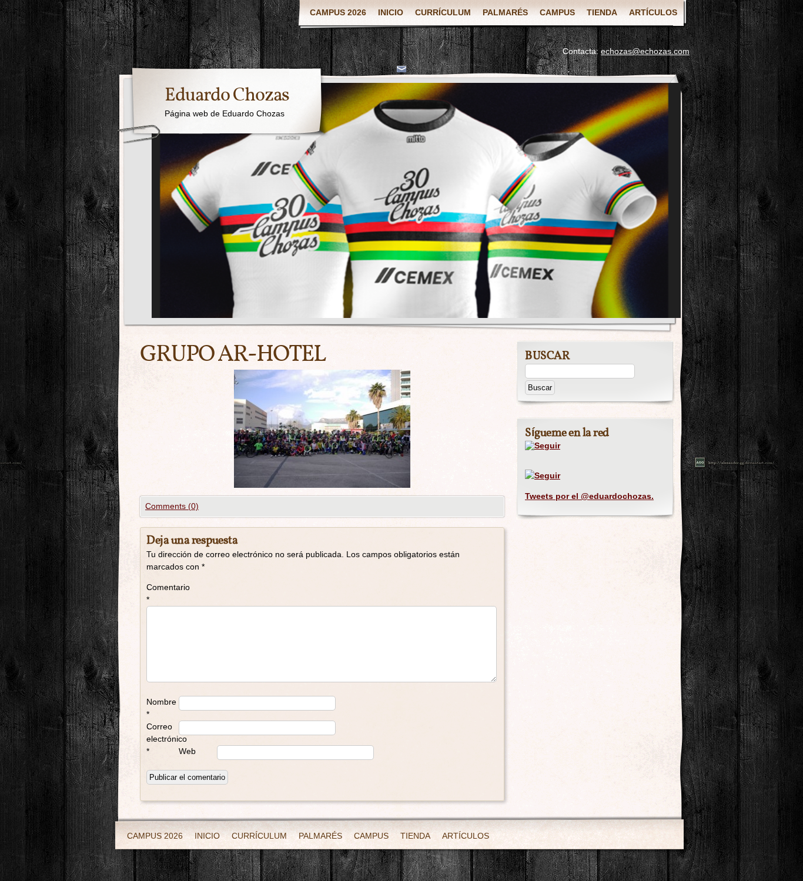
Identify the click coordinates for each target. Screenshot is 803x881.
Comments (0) (172, 506)
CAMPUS (557, 12)
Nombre (161, 708)
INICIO (390, 12)
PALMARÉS (505, 12)
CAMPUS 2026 (338, 12)
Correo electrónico (162, 739)
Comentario (162, 593)
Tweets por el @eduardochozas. (589, 496)
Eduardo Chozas (227, 96)
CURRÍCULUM (443, 12)
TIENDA (602, 12)
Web (187, 751)
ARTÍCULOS (653, 12)
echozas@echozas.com (645, 51)
